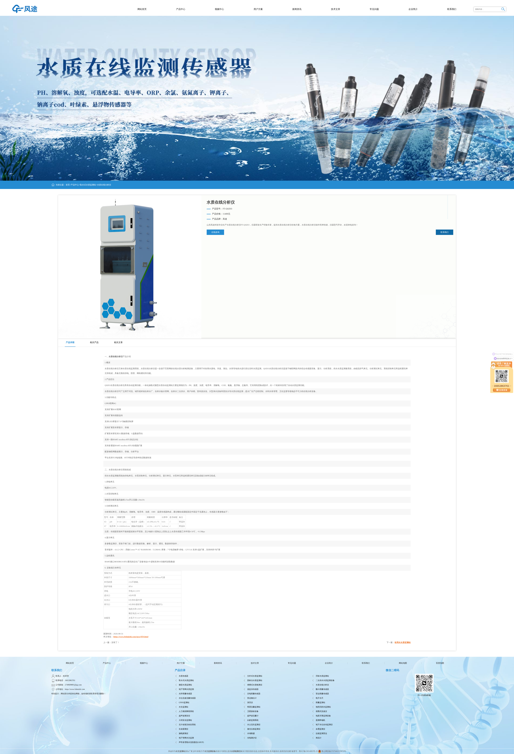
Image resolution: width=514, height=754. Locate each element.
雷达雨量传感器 (322, 694)
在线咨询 (215, 232)
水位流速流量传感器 (187, 698)
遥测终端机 (320, 720)
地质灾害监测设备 (323, 716)
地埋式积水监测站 (323, 707)
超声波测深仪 (184, 716)
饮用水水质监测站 (403, 642)
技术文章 (255, 663)
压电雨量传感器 (253, 694)
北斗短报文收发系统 (187, 725)
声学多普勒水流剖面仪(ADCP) (191, 742)
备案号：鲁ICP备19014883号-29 (305, 751)
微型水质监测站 (185, 685)
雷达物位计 (252, 698)
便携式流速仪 (321, 711)
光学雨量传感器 (185, 694)
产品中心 (180, 9)
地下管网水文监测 (186, 738)
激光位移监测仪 (253, 729)
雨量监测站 (320, 703)
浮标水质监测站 (322, 676)
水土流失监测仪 (253, 725)
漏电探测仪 (183, 733)
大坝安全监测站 (185, 720)
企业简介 (329, 663)
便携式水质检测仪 (254, 685)
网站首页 (142, 9)
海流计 (318, 738)
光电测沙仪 (252, 738)
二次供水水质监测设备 (325, 680)
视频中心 (144, 663)
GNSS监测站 (184, 703)
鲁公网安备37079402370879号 (334, 751)
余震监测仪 (320, 729)
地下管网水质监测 (186, 689)
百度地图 (440, 663)
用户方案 (181, 663)
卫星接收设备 (252, 711)
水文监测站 (183, 707)
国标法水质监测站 (254, 680)
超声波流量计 (252, 716)
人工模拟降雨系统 (186, 711)
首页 (68, 185)
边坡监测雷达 (321, 733)
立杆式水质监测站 (254, 676)
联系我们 (445, 232)
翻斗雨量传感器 (322, 689)
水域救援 (251, 733)
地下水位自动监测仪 (324, 725)
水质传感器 (183, 676)
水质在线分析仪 (322, 685)
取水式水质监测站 (88, 185)
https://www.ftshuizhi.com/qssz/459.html (130, 637)
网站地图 (403, 663)
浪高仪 (250, 703)
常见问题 (292, 663)
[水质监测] (25, 9)
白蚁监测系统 (252, 720)
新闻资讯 (218, 663)
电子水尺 (319, 698)
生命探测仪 (183, 729)
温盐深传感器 (252, 689)
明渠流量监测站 (253, 707)
